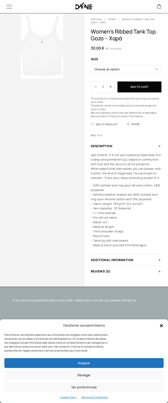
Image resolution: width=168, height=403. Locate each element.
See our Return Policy (104, 116)
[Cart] (159, 6)
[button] (161, 325)
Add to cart (139, 87)
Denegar (84, 375)
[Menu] (9, 6)
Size (94, 59)
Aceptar (84, 363)
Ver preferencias (84, 387)
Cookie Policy (68, 397)
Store (112, 19)
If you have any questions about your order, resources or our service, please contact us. (74, 300)
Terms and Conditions (94, 397)
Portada (96, 19)
